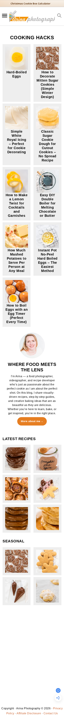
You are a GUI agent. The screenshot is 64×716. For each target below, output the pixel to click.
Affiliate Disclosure (29, 713)
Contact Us (51, 713)
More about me (30, 421)
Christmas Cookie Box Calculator (30, 3)
